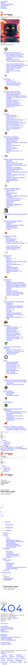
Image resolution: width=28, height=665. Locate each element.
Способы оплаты (5, 642)
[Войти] (1, 509)
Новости (3, 630)
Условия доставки (6, 644)
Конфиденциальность (7, 651)
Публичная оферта (6, 638)
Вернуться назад (6, 618)
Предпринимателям (7, 627)
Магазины (4, 635)
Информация (5, 631)
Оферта (3, 653)
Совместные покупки (7, 629)
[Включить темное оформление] (2, 12)
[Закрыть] (2, 516)
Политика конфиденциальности (11, 637)
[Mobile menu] (2, 472)
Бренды (3, 620)
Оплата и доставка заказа (8, 640)
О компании (4, 623)
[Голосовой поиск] (2, 437)
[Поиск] (2, 508)
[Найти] (4, 437)
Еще (8, 72)
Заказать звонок (4, 483)
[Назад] (7, 537)
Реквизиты (4, 634)
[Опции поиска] (2, 435)
